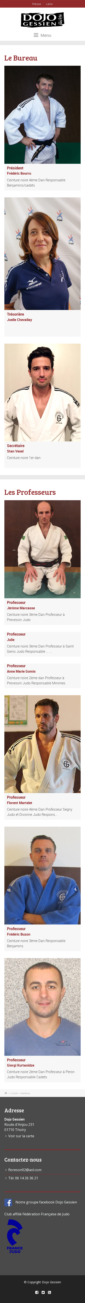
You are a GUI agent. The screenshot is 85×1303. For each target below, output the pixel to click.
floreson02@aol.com (24, 1169)
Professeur (16, 602)
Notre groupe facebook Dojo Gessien (44, 1202)
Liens (49, 4)
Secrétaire (15, 445)
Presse (36, 4)
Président (15, 167)
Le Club (14, 1093)
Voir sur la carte (21, 1136)
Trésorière (15, 314)
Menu (45, 35)
